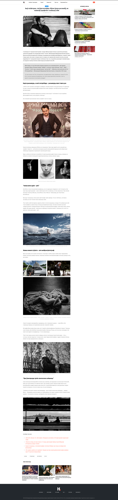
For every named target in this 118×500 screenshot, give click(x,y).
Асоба (47, 6)
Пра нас (56, 2)
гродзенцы (32, 456)
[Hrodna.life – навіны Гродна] (24, 2)
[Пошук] (90, 2)
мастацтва (39, 456)
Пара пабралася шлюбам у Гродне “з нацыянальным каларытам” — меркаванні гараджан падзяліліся (83, 55)
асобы (25, 456)
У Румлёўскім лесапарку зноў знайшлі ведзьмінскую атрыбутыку (82, 42)
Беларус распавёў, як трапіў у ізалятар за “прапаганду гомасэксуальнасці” (83, 30)
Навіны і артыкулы (33, 2)
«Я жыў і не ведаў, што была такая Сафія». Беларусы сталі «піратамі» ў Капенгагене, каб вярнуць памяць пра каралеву (84, 17)
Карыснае (49, 2)
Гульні (42, 2)
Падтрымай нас (63, 2)
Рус (94, 2)
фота (45, 456)
